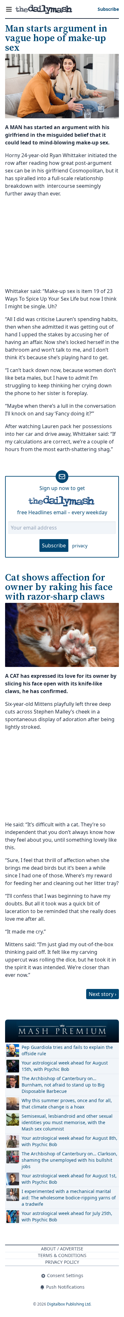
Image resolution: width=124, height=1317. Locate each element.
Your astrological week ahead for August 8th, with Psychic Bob (69, 1141)
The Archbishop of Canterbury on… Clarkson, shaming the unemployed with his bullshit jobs (69, 1160)
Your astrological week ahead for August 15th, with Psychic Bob (65, 1066)
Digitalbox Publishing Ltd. (69, 1304)
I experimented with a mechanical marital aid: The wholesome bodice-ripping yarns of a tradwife (69, 1197)
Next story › (102, 994)
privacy (79, 546)
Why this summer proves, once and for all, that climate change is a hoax (67, 1103)
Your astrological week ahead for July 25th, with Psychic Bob (67, 1216)
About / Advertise (62, 1249)
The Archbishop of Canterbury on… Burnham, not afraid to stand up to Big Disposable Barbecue (63, 1084)
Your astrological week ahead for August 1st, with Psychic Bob (69, 1179)
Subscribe (54, 545)
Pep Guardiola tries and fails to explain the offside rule (67, 1050)
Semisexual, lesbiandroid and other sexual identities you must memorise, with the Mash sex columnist (67, 1122)
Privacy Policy (62, 1262)
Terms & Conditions (62, 1255)
